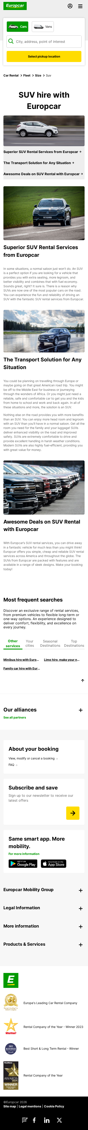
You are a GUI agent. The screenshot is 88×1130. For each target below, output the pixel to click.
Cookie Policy (54, 1106)
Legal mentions (30, 1106)
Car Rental (11, 75)
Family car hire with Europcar (21, 668)
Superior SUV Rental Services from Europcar (41, 152)
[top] (83, 681)
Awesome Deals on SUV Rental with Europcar (42, 174)
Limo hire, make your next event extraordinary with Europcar (62, 659)
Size (38, 75)
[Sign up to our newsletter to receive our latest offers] (72, 813)
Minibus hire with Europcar (21, 659)
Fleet (26, 75)
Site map (9, 1106)
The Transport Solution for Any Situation (37, 163)
